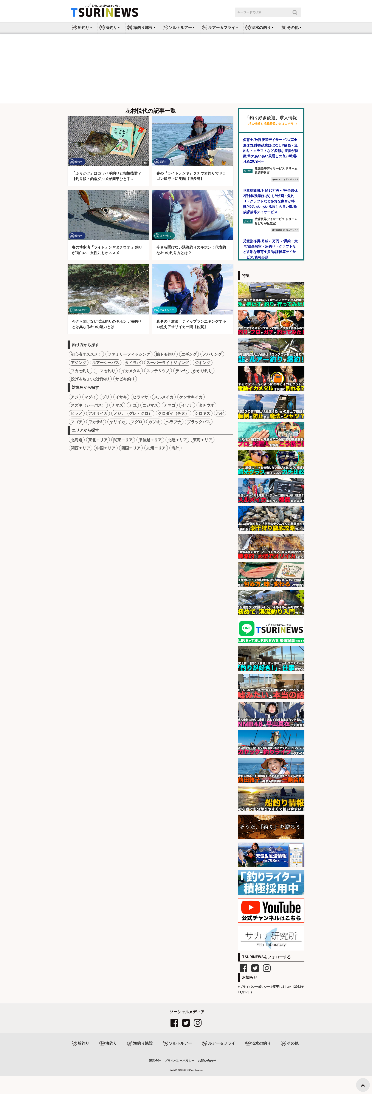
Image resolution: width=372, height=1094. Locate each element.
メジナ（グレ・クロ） (132, 413)
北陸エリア (177, 440)
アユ (133, 405)
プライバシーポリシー (179, 1060)
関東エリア (123, 440)
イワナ (187, 405)
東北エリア (98, 440)
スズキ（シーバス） (88, 405)
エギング (189, 354)
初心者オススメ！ (86, 354)
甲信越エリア (150, 440)
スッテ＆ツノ (158, 370)
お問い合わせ (207, 1060)
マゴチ (76, 421)
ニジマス (150, 405)
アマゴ (169, 405)
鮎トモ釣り (165, 354)
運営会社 (155, 1060)
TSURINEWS (183, 1070)
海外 (175, 448)
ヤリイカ (117, 421)
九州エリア (156, 448)
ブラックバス (198, 421)
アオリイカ (98, 413)
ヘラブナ (173, 421)
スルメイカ (164, 397)
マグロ (137, 421)
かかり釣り (202, 370)
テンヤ (181, 370)
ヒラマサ (140, 397)
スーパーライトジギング (167, 362)
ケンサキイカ (191, 397)
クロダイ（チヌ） (173, 413)
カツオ (154, 421)
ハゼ (220, 413)
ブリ (106, 397)
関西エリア (80, 448)
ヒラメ (76, 413)
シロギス (202, 413)
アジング (78, 362)
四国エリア (131, 448)
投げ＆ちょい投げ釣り (90, 379)
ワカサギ (96, 421)
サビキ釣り (125, 379)
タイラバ (133, 362)
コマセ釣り (105, 370)
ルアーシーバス (105, 362)
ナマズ (117, 405)
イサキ (121, 397)
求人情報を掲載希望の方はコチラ (271, 123)
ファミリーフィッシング (129, 354)
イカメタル (131, 370)
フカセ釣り (80, 370)
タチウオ (206, 405)
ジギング (202, 362)
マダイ (90, 397)
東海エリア (202, 440)
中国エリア (105, 448)
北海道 (76, 440)
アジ (75, 397)
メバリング (212, 354)
